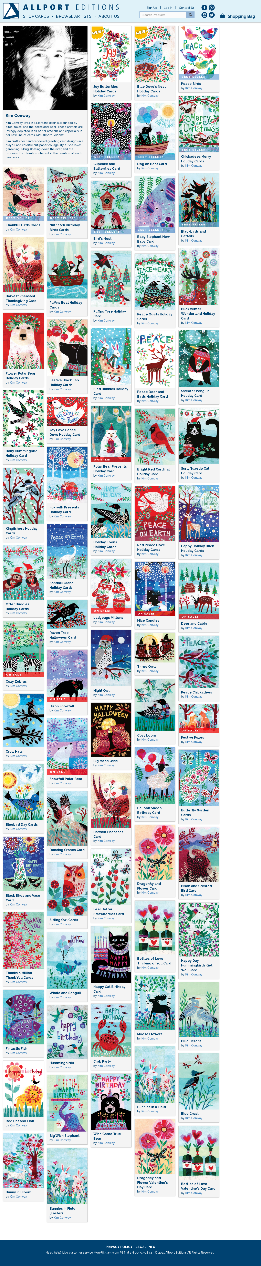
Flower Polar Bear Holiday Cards (20, 376)
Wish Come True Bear (107, 1136)
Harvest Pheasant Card (108, 834)
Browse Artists (74, 16)
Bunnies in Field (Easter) (62, 1211)
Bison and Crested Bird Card (196, 888)
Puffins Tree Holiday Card (109, 314)
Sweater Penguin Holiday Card (195, 393)
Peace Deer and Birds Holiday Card (152, 394)
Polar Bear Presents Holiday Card (110, 469)
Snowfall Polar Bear (66, 779)
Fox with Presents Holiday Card (64, 509)
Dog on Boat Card (152, 164)
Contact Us (187, 7)
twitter (212, 15)
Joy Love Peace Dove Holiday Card (65, 432)
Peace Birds (191, 84)
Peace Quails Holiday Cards (154, 316)
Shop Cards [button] (36, 16)
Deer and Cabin (194, 624)
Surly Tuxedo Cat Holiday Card (195, 471)
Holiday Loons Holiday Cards (105, 544)
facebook (204, 7)
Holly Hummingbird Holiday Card (22, 453)
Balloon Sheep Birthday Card (149, 810)
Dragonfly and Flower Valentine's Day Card (152, 1182)
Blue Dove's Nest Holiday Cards (151, 89)
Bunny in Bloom (18, 1192)
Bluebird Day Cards (22, 825)
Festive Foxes (192, 737)
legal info (145, 1247)
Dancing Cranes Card (67, 850)
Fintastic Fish (16, 1049)
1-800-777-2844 (141, 1252)
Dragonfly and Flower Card (149, 886)
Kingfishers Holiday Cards (22, 531)
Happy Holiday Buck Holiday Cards (197, 548)
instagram (204, 15)
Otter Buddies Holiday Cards (17, 606)
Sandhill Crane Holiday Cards (62, 585)
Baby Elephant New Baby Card (153, 239)
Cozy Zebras (16, 681)
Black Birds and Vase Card (23, 898)
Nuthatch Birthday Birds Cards (65, 227)
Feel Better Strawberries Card (108, 911)
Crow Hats (14, 751)
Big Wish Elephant (65, 1136)
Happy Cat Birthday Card (109, 989)
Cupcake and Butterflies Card (106, 166)
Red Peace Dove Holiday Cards (151, 547)
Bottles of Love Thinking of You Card (154, 961)
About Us (108, 16)
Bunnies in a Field (151, 1107)
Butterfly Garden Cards (195, 812)
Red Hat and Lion (20, 1121)
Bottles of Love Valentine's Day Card (198, 1186)
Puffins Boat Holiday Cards (66, 305)
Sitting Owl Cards (64, 920)
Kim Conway (106, 95)
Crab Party (102, 1061)
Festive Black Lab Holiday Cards (64, 382)
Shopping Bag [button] (241, 16)
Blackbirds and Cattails (193, 234)
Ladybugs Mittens (108, 618)
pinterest (212, 7)
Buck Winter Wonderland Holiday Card (198, 313)
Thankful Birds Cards (23, 225)
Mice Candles (148, 620)
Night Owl (101, 690)
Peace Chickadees (196, 692)
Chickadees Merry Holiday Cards (196, 159)
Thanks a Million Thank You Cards (19, 975)
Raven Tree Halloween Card (63, 635)
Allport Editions (71, 7)
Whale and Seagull (65, 993)
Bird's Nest (102, 239)
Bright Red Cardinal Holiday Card (153, 471)
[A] (11, 11)
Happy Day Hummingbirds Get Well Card (196, 965)
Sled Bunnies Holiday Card (110, 391)
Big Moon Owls (105, 761)
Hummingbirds (62, 1063)
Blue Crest (190, 1114)
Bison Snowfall (62, 706)
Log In (168, 7)
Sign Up (152, 7)
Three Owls (146, 667)
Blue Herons (191, 1041)
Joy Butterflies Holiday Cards (105, 89)
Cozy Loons (147, 735)
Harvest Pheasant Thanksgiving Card (21, 298)
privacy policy (119, 1247)
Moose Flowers (150, 1034)
